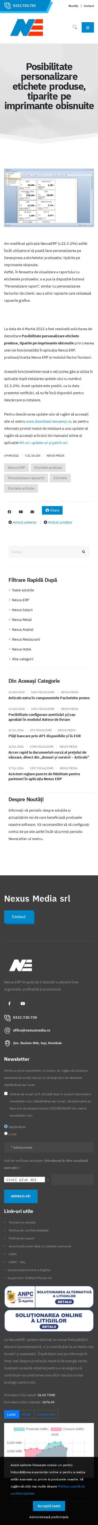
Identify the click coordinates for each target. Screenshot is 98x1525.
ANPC (13, 1254)
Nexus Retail (22, 619)
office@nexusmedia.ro (31, 1030)
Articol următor (60, 522)
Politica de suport (21, 1238)
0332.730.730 (24, 5)
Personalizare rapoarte (26, 478)
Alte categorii (22, 659)
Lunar (11, 1414)
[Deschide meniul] (88, 27)
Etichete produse (48, 467)
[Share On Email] (32, 512)
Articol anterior (25, 522)
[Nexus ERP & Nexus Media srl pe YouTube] (21, 512)
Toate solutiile (23, 590)
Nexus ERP (16, 467)
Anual (26, 1414)
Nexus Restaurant (26, 639)
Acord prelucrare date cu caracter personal (40, 1246)
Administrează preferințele (49, 1517)
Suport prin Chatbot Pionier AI (30, 1278)
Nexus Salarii (22, 610)
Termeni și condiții (22, 1222)
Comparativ (46, 1414)
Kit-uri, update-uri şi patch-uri (43, 442)
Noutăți (73, 6)
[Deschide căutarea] (74, 27)
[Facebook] (9, 1003)
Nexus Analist (22, 629)
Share (54, 510)
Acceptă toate (49, 1506)
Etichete (60, 478)
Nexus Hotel (21, 649)
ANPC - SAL (17, 1262)
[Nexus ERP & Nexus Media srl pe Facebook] (9, 512)
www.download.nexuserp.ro (48, 421)
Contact (89, 6)
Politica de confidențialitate (29, 1230)
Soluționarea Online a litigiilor (29, 1270)
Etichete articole (21, 488)
